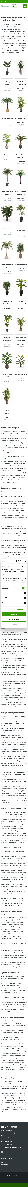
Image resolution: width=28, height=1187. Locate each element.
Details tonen (19, 609)
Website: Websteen (14, 1179)
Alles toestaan (14, 614)
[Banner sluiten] (25, 561)
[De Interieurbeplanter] (6, 6)
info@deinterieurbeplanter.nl (12, 1147)
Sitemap (3, 1167)
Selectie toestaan (14, 619)
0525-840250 (5, 1)
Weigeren (14, 624)
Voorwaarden (4, 1164)
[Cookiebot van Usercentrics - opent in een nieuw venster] (16, 561)
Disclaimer (4, 1162)
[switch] (24, 593)
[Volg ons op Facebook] (26, 1)
